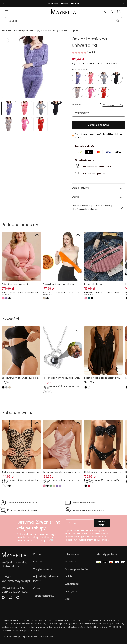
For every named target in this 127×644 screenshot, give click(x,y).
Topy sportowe (43, 30)
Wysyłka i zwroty (42, 569)
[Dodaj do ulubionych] (37, 236)
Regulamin (71, 561)
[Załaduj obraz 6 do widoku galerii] (25, 124)
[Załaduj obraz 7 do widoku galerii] (40, 124)
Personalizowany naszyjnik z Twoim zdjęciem (62, 378)
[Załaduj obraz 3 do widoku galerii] (40, 108)
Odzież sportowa (23, 30)
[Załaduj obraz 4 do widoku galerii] (56, 108)
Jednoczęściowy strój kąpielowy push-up (21, 472)
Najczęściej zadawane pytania (46, 578)
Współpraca (72, 584)
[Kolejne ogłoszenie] (123, 3)
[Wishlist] (111, 11)
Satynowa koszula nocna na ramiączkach (62, 472)
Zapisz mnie (101, 523)
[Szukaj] (118, 20)
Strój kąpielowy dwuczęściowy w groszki (103, 472)
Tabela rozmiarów (113, 105)
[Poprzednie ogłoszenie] (3, 3)
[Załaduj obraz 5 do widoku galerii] (9, 124)
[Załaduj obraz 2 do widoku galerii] (25, 108)
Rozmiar (76, 104)
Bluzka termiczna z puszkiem (58, 284)
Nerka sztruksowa (93, 284)
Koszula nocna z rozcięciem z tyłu (102, 377)
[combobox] (63, 21)
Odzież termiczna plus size (16, 284)
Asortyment (72, 591)
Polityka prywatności (76, 569)
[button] (7, 11)
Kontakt (37, 561)
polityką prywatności (92, 536)
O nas (36, 588)
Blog (67, 599)
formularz (36, 627)
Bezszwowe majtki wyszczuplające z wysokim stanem (20, 378)
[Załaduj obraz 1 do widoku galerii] (9, 108)
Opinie (68, 576)
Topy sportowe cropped (66, 30)
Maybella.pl (14, 636)
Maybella (7, 30)
